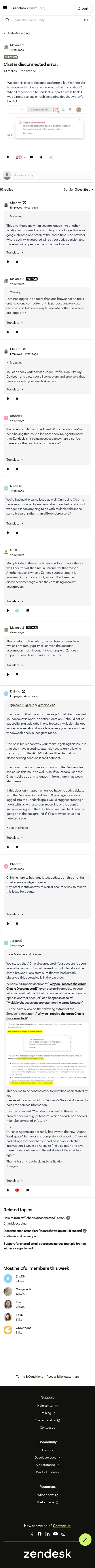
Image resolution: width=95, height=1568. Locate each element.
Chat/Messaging (18, 33)
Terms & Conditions (29, 1377)
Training (46, 1413)
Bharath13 (17, 864)
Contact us (47, 1428)
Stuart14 (16, 416)
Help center (45, 1406)
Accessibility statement (63, 1377)
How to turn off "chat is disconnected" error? (34, 1218)
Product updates (47, 1472)
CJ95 (13, 550)
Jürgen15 (16, 941)
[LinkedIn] (47, 1534)
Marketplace (46, 1502)
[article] (47, 233)
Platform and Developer (20, 1236)
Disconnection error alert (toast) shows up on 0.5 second (43, 1231)
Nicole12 (16, 486)
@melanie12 (46, 705)
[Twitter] (31, 1534)
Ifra (18, 1302)
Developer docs (46, 1457)
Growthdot (23, 1328)
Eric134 (21, 1276)
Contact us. (62, 1525)
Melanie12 (17, 45)
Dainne (15, 691)
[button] (5, 9)
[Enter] (7, 20)
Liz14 (19, 1315)
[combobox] (47, 20)
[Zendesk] (47, 1557)
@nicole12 (17, 705)
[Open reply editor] (47, 175)
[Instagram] (63, 1534)
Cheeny (15, 203)
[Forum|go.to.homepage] (29, 8)
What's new (45, 1495)
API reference (46, 1465)
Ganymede (23, 1289)
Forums (47, 1450)
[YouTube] (55, 1534)
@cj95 (29, 705)
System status (45, 1420)
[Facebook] (39, 1534)
